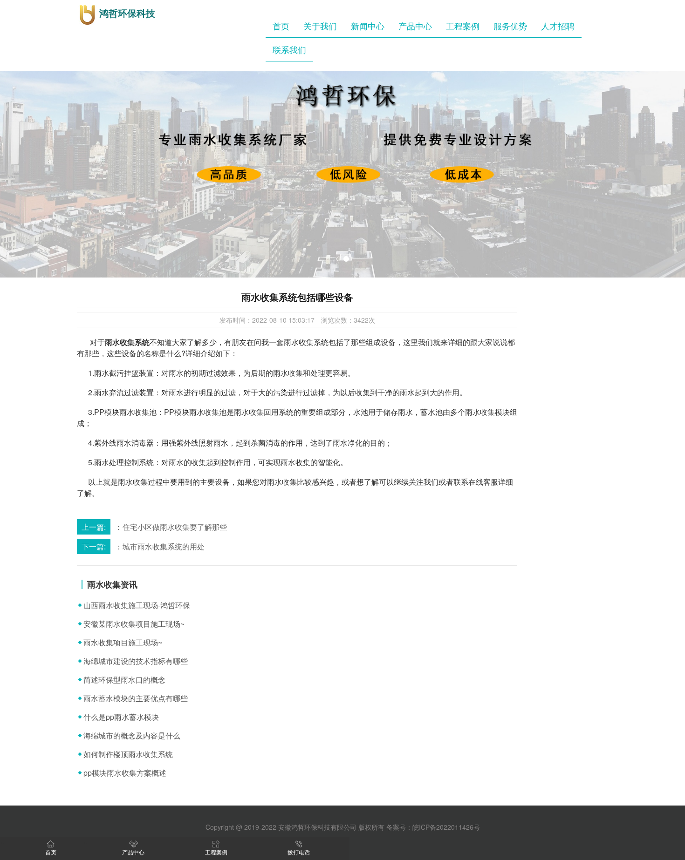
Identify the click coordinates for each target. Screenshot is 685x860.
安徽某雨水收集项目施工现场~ (134, 623)
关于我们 (320, 26)
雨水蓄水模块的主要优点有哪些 (135, 698)
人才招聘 (558, 26)
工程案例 (463, 26)
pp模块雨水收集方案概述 (124, 772)
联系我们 (289, 49)
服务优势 (510, 26)
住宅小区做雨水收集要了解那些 (175, 526)
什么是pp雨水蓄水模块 (121, 716)
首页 (281, 26)
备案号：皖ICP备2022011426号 (433, 827)
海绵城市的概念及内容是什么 (131, 735)
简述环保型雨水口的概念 (124, 679)
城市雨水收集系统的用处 (164, 546)
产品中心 (415, 26)
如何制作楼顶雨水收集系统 (128, 754)
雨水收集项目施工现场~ (122, 642)
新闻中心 (367, 26)
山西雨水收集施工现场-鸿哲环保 (136, 605)
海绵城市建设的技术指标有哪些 (135, 661)
